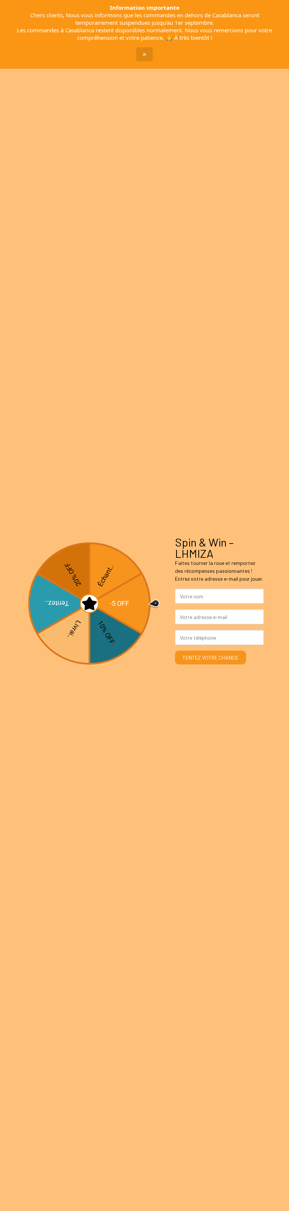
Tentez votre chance (211, 657)
